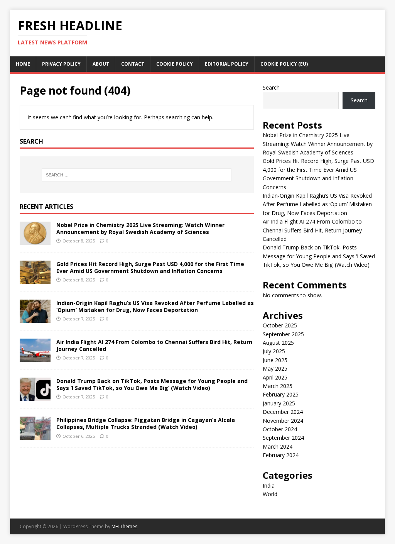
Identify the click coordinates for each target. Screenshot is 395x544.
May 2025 (275, 368)
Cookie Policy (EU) (284, 64)
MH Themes (124, 526)
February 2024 (281, 455)
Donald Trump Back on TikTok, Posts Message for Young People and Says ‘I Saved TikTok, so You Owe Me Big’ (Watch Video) (152, 384)
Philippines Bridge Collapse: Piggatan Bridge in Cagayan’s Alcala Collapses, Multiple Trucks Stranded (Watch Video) (145, 423)
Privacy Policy (61, 64)
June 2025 (275, 360)
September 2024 (283, 437)
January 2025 (279, 403)
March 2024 (277, 446)
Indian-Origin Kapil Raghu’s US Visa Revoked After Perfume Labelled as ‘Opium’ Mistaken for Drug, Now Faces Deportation (155, 306)
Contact (132, 64)
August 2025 (278, 342)
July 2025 (274, 351)
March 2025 (277, 386)
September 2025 (283, 334)
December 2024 (283, 411)
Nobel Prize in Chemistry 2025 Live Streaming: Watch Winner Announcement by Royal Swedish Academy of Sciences (140, 228)
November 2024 (283, 420)
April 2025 (275, 377)
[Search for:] (136, 174)
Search (271, 87)
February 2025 (281, 394)
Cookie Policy (174, 64)
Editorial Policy (226, 64)
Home (23, 64)
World (270, 494)
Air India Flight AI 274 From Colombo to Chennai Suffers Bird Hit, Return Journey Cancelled (154, 345)
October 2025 (280, 325)
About (101, 64)
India (269, 485)
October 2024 (280, 429)
